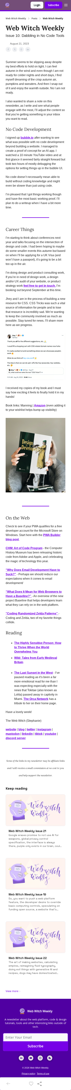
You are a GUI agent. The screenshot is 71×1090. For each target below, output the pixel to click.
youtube (50, 733)
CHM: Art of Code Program (24, 548)
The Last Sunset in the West (33, 672)
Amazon (40, 405)
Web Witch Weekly (16, 18)
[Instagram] (40, 1058)
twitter (31, 729)
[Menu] (66, 4)
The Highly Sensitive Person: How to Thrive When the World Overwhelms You (37, 647)
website (11, 729)
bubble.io (27, 137)
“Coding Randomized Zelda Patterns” (32, 613)
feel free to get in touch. (39, 285)
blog (21, 729)
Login (37, 5)
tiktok (39, 733)
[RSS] (50, 1058)
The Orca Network (35, 698)
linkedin (27, 733)
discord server (16, 738)
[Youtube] (31, 1058)
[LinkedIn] (21, 1058)
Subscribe (53, 5)
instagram (44, 729)
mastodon (13, 733)
